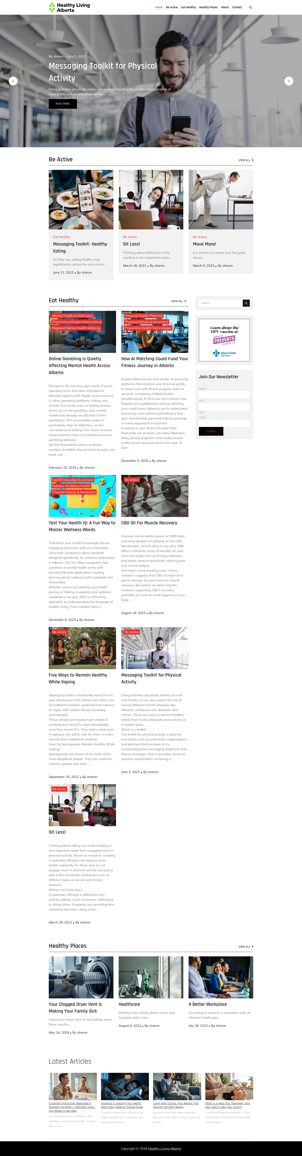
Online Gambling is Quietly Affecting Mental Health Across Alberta (79, 353)
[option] (151, 75)
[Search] (246, 290)
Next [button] (289, 75)
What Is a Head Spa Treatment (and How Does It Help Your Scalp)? (227, 1093)
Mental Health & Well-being (72, 303)
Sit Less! (131, 232)
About (225, 7)
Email (203, 405)
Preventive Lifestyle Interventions (76, 310)
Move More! (204, 232)
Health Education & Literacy (72, 467)
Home (159, 7)
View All (244, 148)
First (201, 388)
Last (201, 400)
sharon (58, 56)
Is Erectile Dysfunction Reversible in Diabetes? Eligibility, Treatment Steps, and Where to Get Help (72, 1095)
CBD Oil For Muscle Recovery (149, 511)
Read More (63, 91)
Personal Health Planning (144, 303)
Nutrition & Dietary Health (71, 474)
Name (203, 376)
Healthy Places (208, 7)
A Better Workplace (208, 992)
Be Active (172, 7)
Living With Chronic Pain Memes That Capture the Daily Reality (176, 1093)
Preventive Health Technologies (148, 316)
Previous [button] (13, 75)
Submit (211, 419)
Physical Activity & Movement (146, 310)
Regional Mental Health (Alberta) (76, 316)
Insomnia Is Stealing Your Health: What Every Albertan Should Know (122, 1093)
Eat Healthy (188, 7)
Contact (237, 7)
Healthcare (68, 66)
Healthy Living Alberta (164, 1136)
